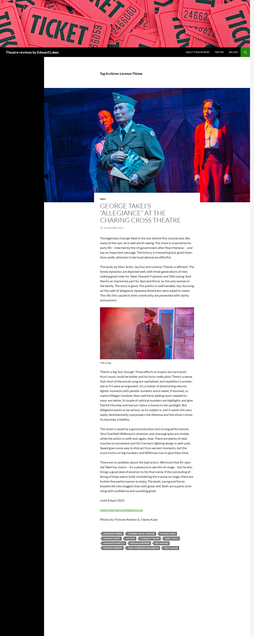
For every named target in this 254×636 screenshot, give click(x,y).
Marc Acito (171, 538)
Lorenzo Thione (149, 538)
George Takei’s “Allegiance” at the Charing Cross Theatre (141, 213)
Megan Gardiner (140, 543)
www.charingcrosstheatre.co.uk (121, 510)
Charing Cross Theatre (141, 533)
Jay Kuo (130, 538)
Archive (233, 52)
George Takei (168, 533)
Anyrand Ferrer (112, 533)
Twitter (219, 52)
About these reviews (198, 52)
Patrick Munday (112, 548)
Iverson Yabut (111, 538)
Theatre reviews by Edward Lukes (32, 52)
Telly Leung (171, 548)
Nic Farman (161, 543)
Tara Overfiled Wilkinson (143, 548)
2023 (103, 199)
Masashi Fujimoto (114, 543)
